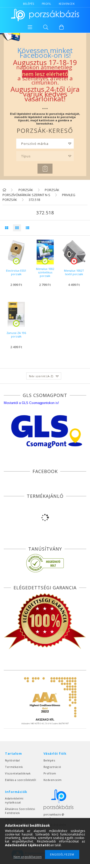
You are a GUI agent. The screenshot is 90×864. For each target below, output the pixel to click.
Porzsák (25, 190)
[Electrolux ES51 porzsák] (16, 252)
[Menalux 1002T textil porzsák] (74, 252)
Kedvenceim (53, 780)
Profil (46, 4)
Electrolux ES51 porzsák (16, 272)
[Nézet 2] (15, 228)
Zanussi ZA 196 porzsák (16, 334)
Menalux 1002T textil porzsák (74, 272)
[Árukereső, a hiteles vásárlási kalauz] (45, 563)
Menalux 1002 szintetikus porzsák (45, 272)
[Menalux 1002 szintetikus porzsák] (45, 252)
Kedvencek (67, 4)
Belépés (28, 4)
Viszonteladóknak (17, 773)
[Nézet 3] (26, 228)
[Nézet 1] (6, 228)
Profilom (50, 773)
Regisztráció (52, 767)
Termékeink (14, 767)
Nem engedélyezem (28, 857)
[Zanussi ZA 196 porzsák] (16, 314)
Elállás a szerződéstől (20, 780)
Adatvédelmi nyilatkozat (14, 800)
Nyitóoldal (12, 760)
